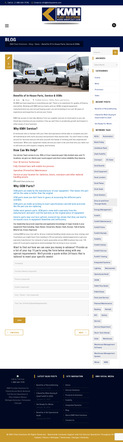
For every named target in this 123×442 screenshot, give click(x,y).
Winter (97, 362)
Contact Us (69, 420)
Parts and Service (62, 100)
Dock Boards (99, 166)
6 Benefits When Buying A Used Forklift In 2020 (105, 116)
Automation (108, 136)
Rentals (108, 309)
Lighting (97, 268)
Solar (96, 339)
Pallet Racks (99, 292)
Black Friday (99, 142)
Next (81, 333)
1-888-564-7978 (17, 382)
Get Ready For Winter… (104, 124)
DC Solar (109, 160)
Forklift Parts (99, 227)
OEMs (51, 100)
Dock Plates (99, 183)
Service (97, 321)
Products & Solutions (73, 395)
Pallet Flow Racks (101, 286)
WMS (106, 362)
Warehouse (107, 339)
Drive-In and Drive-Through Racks (101, 202)
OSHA (96, 280)
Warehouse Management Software (104, 346)
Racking (97, 309)
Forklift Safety (100, 245)
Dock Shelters (100, 195)
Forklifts (97, 239)
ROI (95, 315)
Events (97, 78)
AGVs (96, 136)
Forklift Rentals (100, 233)
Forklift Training (100, 257)
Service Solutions (72, 390)
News (27, 100)
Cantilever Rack (100, 148)
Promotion (99, 90)
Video (97, 96)
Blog (67, 410)
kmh (18, 100)
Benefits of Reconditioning (106, 109)
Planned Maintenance (103, 303)
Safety (104, 315)
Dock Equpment (100, 171)
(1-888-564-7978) (21, 3)
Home (67, 385)
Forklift (97, 216)
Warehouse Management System (104, 354)
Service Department (102, 327)
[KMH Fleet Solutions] (61, 15)
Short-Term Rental (102, 333)
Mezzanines (110, 268)
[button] (7, 25)
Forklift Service (41, 100)
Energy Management (102, 210)
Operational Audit (101, 274)
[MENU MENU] (6, 25)
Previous (14, 333)
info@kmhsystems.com (51, 3)
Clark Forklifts (100, 154)
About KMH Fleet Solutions (76, 415)
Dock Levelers (100, 177)
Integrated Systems (102, 262)
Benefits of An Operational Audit (47, 413)
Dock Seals (98, 189)
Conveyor (98, 160)
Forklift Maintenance (102, 221)
